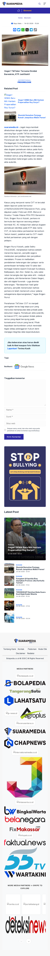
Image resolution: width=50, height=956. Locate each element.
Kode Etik (42, 649)
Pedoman (32, 649)
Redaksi (30, 653)
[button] (40, 4)
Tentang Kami (9, 649)
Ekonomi (27, 10)
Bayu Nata (17, 23)
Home (20, 18)
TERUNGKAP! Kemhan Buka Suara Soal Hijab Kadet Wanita (31, 593)
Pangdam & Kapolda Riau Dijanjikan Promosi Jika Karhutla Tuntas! (30, 581)
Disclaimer (20, 653)
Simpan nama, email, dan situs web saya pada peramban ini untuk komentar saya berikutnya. (23, 430)
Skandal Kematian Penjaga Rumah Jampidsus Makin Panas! (32, 116)
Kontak (21, 649)
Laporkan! (12, 348)
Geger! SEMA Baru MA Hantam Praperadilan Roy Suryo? (31, 101)
